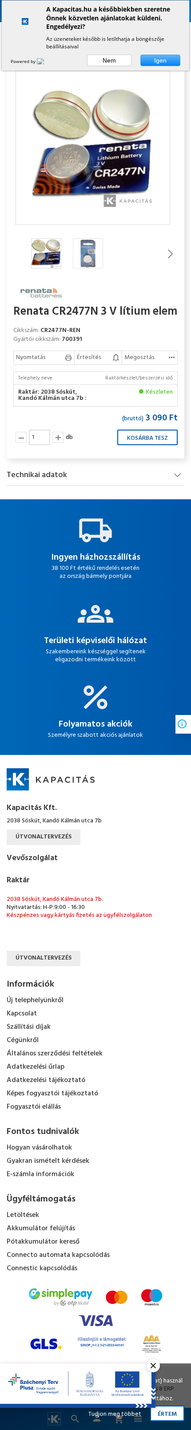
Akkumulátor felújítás (41, 1228)
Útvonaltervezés (44, 837)
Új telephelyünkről (35, 1000)
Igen (160, 60)
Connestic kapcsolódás (42, 1268)
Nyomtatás (31, 357)
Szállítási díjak (29, 1027)
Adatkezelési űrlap (35, 1067)
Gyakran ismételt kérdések (48, 1161)
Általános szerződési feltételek (55, 1053)
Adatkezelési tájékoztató (46, 1080)
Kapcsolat (22, 1013)
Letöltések (23, 1215)
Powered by (24, 61)
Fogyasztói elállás (34, 1107)
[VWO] (46, 61)
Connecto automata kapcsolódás (58, 1255)
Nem (109, 60)
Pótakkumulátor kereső (43, 1242)
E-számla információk (40, 1174)
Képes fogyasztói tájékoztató (52, 1093)
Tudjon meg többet (114, 1414)
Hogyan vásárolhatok (39, 1147)
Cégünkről (23, 1040)
